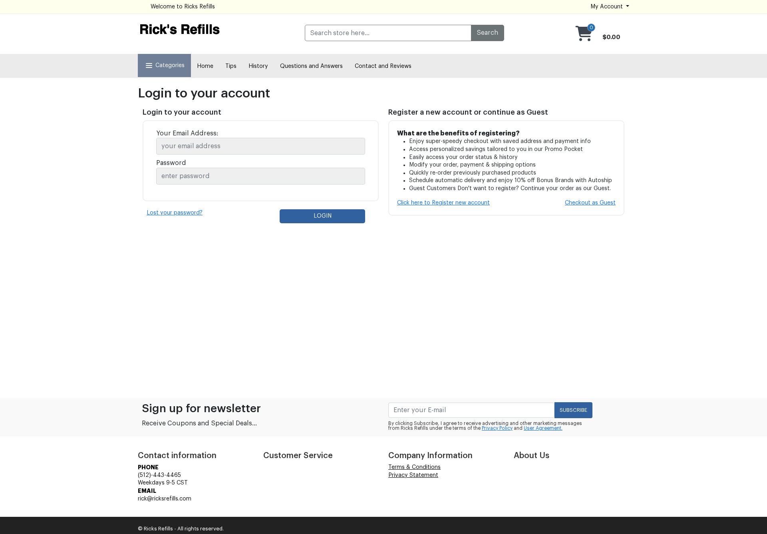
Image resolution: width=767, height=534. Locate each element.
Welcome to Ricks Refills (183, 7)
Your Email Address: (187, 133)
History (258, 66)
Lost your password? (175, 213)
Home (205, 66)
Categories (170, 65)
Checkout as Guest (590, 203)
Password (171, 163)
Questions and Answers (311, 66)
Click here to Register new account (443, 203)
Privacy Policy (497, 428)
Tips (230, 66)
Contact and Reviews (383, 66)
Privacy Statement (413, 475)
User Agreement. (543, 428)
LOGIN (323, 216)
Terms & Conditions (414, 467)
